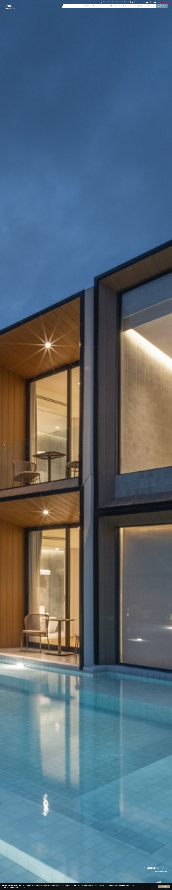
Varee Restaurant (98, 6)
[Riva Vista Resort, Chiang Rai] (10, 10)
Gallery (112, 6)
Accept (164, 886)
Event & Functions (128, 6)
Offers (106, 6)
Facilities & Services (86, 6)
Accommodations (74, 6)
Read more (22, 887)
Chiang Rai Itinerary (140, 6)
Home (66, 6)
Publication (118, 6)
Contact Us (151, 6)
